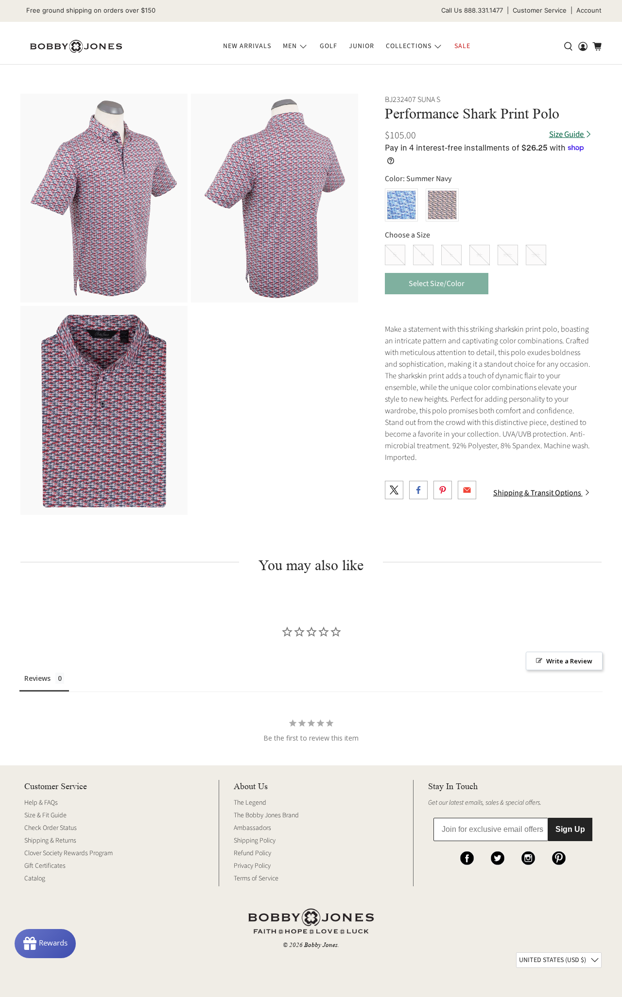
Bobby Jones (321, 944)
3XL (536, 255)
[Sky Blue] (401, 204)
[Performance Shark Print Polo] (104, 198)
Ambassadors (252, 828)
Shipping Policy (255, 840)
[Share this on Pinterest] (442, 490)
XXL (507, 255)
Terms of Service (256, 878)
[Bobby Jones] (76, 46)
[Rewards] (45, 943)
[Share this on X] (394, 490)
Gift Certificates (45, 866)
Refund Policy (252, 853)
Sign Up (570, 829)
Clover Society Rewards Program (68, 853)
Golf (328, 46)
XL (480, 255)
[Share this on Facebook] (418, 490)
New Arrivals (247, 46)
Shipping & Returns (50, 840)
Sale (462, 46)
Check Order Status (50, 828)
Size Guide (567, 135)
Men (290, 46)
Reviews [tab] (37, 678)
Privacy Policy (252, 866)
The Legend (250, 803)
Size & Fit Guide (45, 815)
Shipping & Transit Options (538, 493)
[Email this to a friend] (467, 490)
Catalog (34, 878)
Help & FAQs (41, 803)
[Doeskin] (442, 204)
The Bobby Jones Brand (266, 815)
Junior (361, 46)
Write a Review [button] (569, 661)
